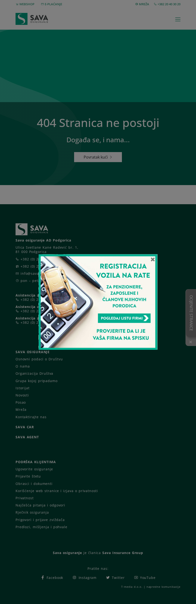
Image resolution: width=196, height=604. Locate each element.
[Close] (153, 259)
